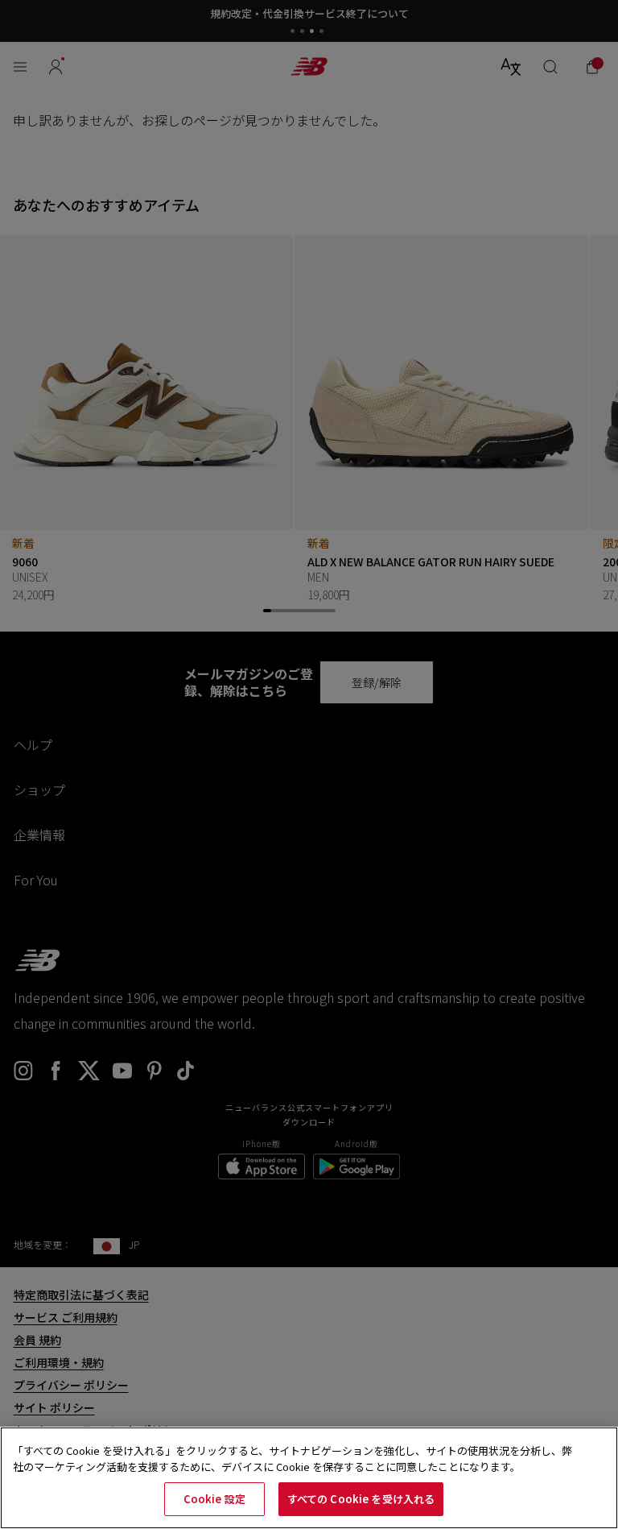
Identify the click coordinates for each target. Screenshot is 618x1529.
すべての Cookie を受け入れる (361, 1498)
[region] (309, 1478)
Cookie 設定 (214, 1498)
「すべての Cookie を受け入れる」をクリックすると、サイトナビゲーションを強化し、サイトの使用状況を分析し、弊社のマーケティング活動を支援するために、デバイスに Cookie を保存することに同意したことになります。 (292, 1458)
